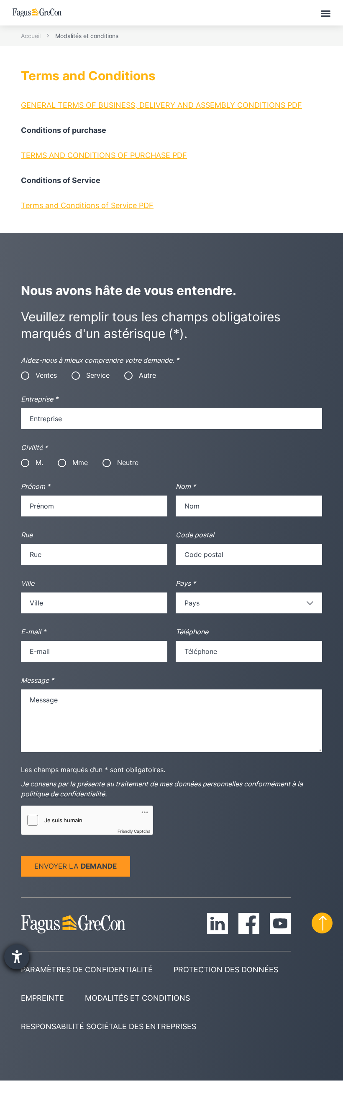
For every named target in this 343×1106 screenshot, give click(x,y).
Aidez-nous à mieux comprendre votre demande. (100, 360)
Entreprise (39, 399)
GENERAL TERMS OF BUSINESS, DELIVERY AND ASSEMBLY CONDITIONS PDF (161, 105)
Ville (27, 583)
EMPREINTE (42, 998)
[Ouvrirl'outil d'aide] (16, 956)
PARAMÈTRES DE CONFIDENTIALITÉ (87, 970)
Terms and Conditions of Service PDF (87, 205)
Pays (186, 583)
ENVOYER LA (75, 866)
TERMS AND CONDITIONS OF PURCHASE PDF (104, 155)
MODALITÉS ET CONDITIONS (137, 998)
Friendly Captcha (134, 831)
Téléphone (192, 632)
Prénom (35, 486)
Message (37, 680)
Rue (27, 535)
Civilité (34, 447)
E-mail (33, 632)
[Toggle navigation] (325, 13)
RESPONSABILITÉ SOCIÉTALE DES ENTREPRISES (108, 1026)
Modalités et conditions (86, 35)
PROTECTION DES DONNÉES (226, 970)
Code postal (195, 535)
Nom (186, 486)
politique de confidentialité (63, 794)
